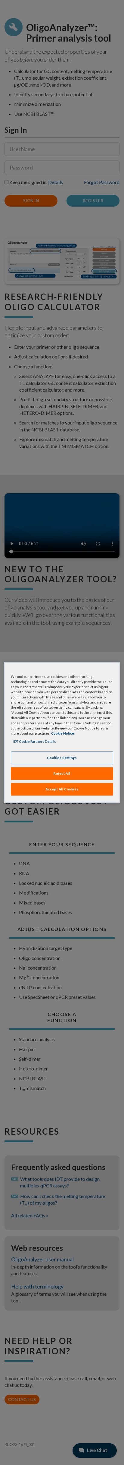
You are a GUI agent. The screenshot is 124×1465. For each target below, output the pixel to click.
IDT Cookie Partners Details (34, 741)
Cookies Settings (62, 758)
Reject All (62, 773)
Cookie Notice (62, 733)
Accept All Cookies (62, 789)
